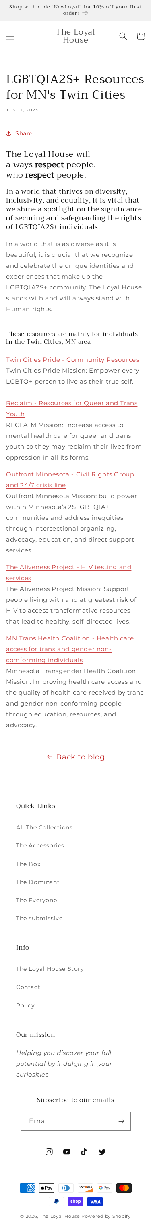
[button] (10, 36)
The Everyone (36, 900)
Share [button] (24, 133)
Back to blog (80, 757)
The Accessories (40, 845)
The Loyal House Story (50, 968)
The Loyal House (60, 1216)
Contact (28, 987)
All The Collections (44, 827)
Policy (25, 1005)
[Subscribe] (121, 1121)
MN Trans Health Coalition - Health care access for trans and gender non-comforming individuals (70, 649)
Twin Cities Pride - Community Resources (72, 359)
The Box (28, 864)
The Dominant (38, 882)
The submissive (39, 918)
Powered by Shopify (106, 1216)
